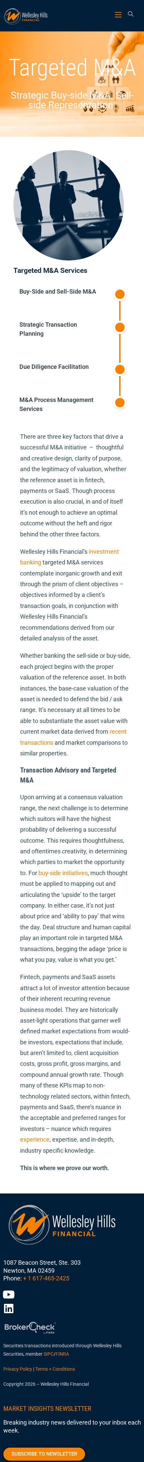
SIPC (49, 1354)
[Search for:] (128, 14)
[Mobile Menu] (119, 14)
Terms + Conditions (55, 1369)
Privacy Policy (17, 1369)
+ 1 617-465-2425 (46, 1278)
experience (35, 1139)
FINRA (62, 1354)
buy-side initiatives (63, 872)
